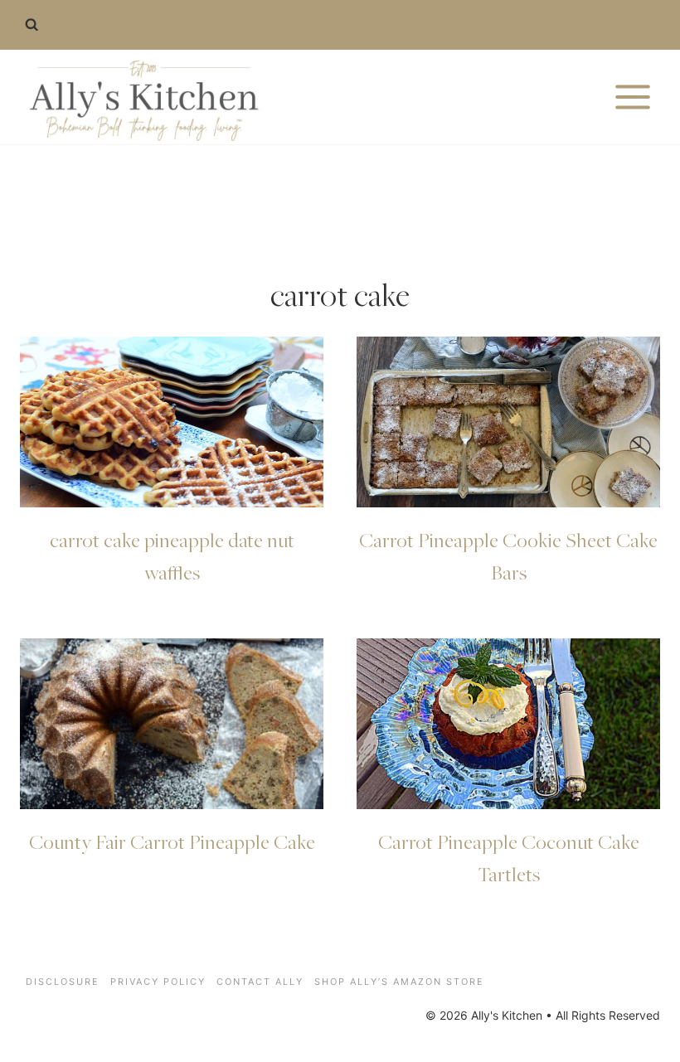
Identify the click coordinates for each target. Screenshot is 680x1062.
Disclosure (63, 981)
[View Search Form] (31, 24)
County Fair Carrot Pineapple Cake (172, 841)
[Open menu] (632, 96)
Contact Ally (260, 981)
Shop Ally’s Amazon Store (399, 981)
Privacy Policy (158, 981)
